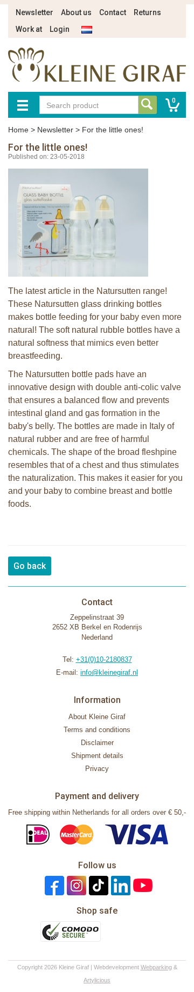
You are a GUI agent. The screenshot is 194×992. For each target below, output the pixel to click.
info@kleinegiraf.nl (109, 672)
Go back (29, 566)
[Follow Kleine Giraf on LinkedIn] (119, 885)
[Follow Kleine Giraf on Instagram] (75, 885)
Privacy (97, 769)
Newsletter (34, 12)
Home (18, 129)
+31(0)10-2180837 (104, 659)
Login (60, 29)
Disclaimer (97, 743)
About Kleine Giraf (97, 717)
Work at (29, 29)
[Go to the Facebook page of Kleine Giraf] (53, 885)
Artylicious (97, 980)
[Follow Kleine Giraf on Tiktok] (97, 885)
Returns (147, 12)
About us (76, 12)
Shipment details (97, 756)
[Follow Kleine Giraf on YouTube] (141, 885)
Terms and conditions (97, 730)
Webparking (156, 967)
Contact (112, 12)
